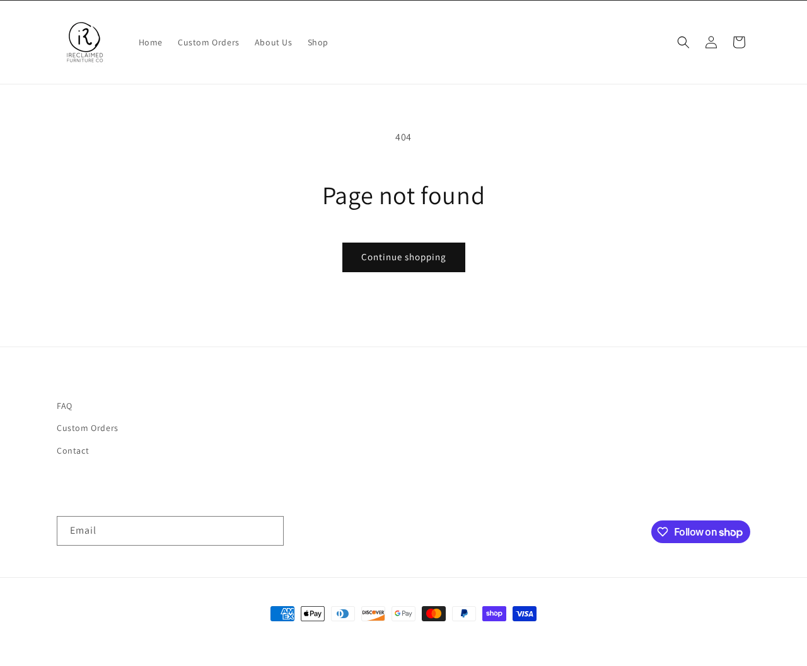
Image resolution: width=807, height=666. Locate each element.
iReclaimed (219, 637)
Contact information (408, 637)
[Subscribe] (269, 531)
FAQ (65, 405)
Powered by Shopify (272, 637)
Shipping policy (605, 637)
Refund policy (338, 637)
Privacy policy (478, 637)
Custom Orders (88, 427)
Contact (73, 450)
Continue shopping (403, 257)
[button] (683, 42)
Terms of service (540, 637)
